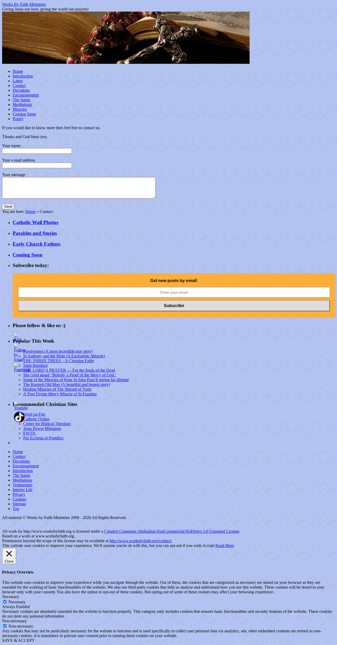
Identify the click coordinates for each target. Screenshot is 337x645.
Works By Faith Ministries (24, 4)
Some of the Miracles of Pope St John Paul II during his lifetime (76, 379)
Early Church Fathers (36, 244)
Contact (19, 85)
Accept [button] (208, 545)
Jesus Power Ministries (42, 428)
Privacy (19, 494)
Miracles (20, 109)
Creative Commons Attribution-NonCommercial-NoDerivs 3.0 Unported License (171, 531)
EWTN (29, 433)
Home (18, 71)
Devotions (21, 90)
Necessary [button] (10, 596)
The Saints (21, 100)
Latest (18, 81)
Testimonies (22, 485)
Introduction (23, 76)
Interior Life (23, 489)
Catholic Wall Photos (35, 222)
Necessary (17, 602)
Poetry (18, 119)
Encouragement (26, 95)
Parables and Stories (35, 233)
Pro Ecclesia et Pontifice (43, 438)
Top (16, 508)
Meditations (22, 104)
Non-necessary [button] (14, 621)
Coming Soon (24, 114)
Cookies (19, 499)
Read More (224, 545)
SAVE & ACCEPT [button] (18, 640)
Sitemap (19, 504)
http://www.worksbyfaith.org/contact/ (141, 541)
